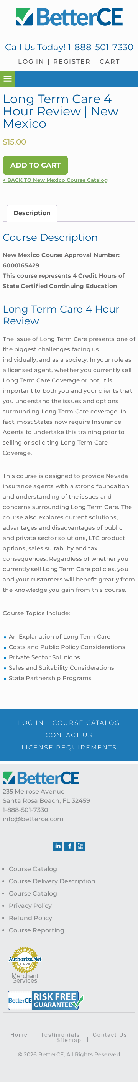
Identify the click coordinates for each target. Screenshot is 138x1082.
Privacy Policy (30, 905)
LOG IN (31, 722)
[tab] (32, 213)
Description (32, 213)
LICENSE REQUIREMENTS (69, 747)
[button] (7, 79)
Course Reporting (36, 930)
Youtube (80, 846)
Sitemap (69, 1039)
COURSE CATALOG (86, 722)
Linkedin (57, 846)
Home (19, 1034)
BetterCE (69, 17)
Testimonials (60, 1034)
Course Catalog (33, 869)
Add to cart (35, 165)
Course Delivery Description (52, 881)
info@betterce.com (33, 819)
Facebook (69, 846)
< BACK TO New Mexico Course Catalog (55, 180)
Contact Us (110, 1034)
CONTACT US (69, 735)
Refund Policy (30, 918)
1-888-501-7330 (100, 47)
